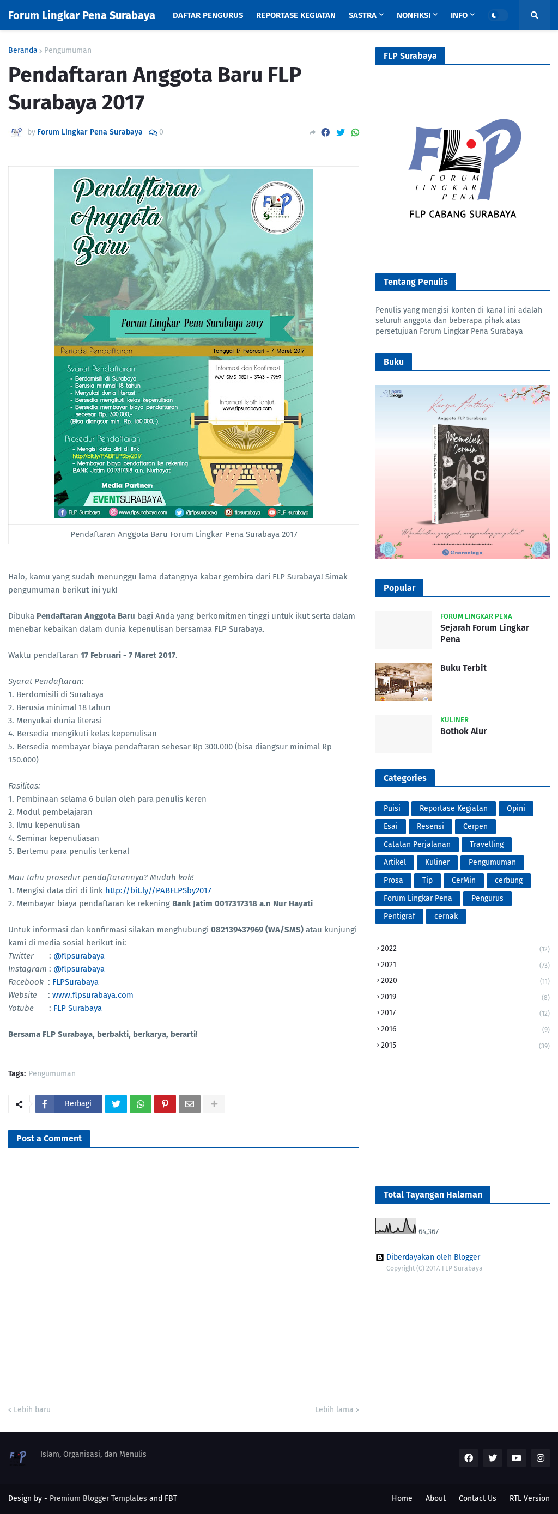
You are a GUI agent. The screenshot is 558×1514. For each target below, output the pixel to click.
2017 (465, 1012)
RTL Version (530, 1498)
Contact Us (477, 1498)
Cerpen (475, 826)
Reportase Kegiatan (454, 808)
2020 (465, 980)
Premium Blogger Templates (98, 1498)
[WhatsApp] (355, 132)
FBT (171, 1498)
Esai (391, 826)
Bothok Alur (463, 731)
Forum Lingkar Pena (418, 898)
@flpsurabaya (79, 956)
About (436, 1498)
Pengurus (487, 898)
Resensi (430, 826)
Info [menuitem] (459, 15)
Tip (427, 880)
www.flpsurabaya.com (93, 995)
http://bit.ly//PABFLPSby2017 (158, 890)
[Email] (190, 1104)
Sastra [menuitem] (363, 15)
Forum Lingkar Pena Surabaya (81, 15)
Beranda (23, 50)
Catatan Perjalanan (417, 844)
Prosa (393, 880)
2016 (465, 1029)
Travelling (487, 844)
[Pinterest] (165, 1104)
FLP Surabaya (77, 1008)
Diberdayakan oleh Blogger (433, 1257)
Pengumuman (68, 50)
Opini (516, 808)
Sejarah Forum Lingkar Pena (484, 633)
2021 (465, 964)
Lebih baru (32, 1409)
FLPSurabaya (75, 982)
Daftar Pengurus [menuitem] (208, 15)
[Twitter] (340, 132)
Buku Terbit (463, 668)
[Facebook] (325, 132)
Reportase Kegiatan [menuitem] (296, 15)
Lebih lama (334, 1409)
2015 (465, 1045)
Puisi (392, 808)
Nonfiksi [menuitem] (413, 15)
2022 (465, 948)
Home (402, 1498)
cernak (446, 916)
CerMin (464, 880)
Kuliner (437, 862)
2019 (465, 997)
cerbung (509, 880)
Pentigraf (399, 916)
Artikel (395, 862)
